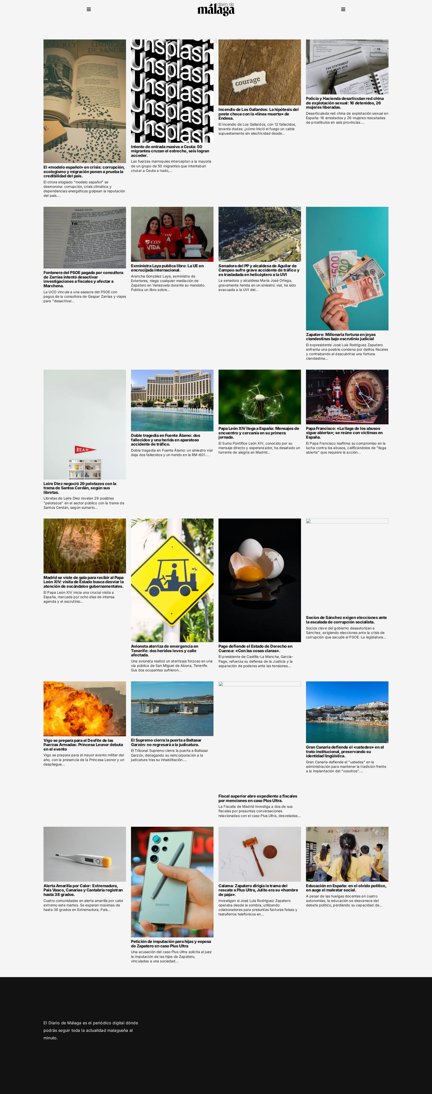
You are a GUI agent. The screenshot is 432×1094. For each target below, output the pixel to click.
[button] (88, 9)
